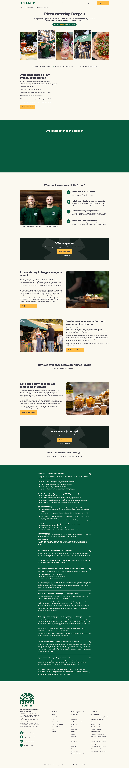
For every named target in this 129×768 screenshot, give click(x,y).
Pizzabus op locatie (96, 729)
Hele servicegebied (76, 753)
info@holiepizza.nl (28, 741)
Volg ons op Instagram (29, 733)
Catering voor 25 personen (98, 739)
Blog (53, 729)
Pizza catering (95, 714)
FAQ (53, 719)
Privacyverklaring (81, 765)
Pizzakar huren (95, 731)
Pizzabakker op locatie (97, 734)
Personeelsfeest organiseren (99, 736)
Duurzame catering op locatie (99, 717)
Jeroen (44, 226)
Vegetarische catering (97, 719)
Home (53, 714)
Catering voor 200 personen (99, 751)
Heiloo (55, 456)
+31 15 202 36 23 (28, 745)
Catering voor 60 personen (98, 746)
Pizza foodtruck (95, 726)
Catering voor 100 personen (99, 749)
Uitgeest (71, 456)
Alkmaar (48, 456)
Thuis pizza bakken (57, 724)
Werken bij (55, 722)
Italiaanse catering (96, 724)
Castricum (62, 456)
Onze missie (55, 717)
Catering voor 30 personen (98, 741)
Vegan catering (95, 722)
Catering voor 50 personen (98, 744)
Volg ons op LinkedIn (29, 737)
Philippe (54, 226)
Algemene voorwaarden (68, 765)
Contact (54, 731)
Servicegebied (56, 726)
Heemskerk (79, 456)
